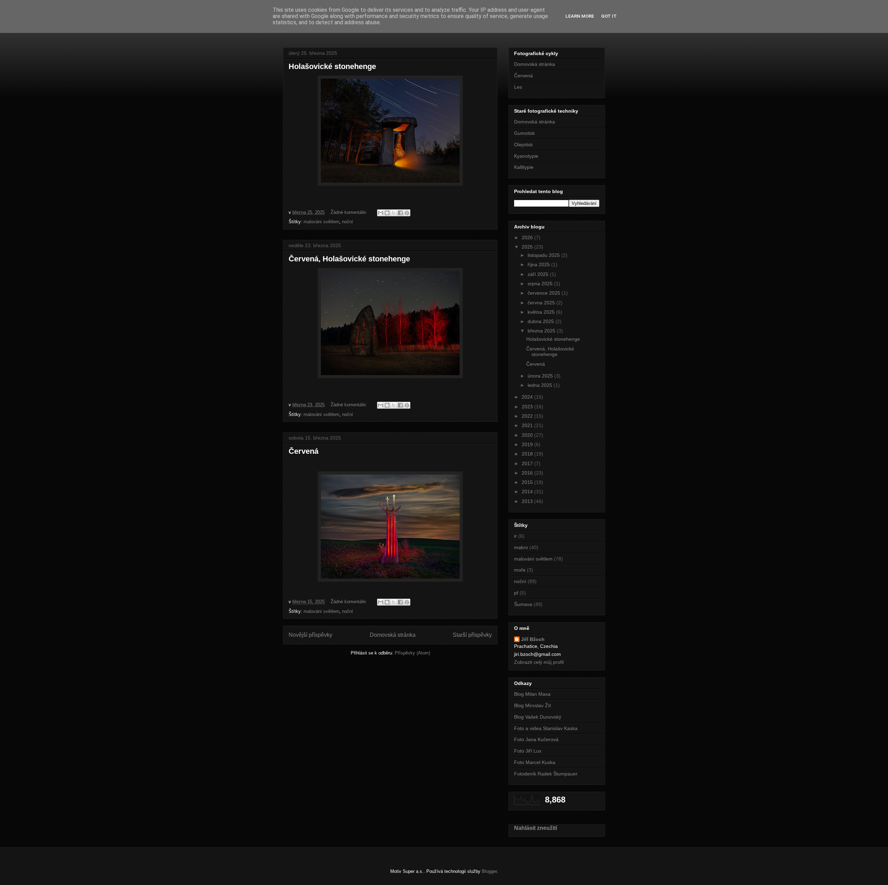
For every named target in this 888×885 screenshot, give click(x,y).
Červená (303, 451)
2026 (528, 237)
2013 (528, 501)
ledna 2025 (541, 385)
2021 (528, 425)
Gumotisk (524, 133)
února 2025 (541, 376)
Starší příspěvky (472, 635)
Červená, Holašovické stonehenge (349, 258)
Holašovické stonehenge (332, 66)
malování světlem (321, 221)
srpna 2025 (541, 283)
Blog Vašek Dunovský (537, 717)
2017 (528, 463)
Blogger (489, 871)
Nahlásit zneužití (535, 828)
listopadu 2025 (544, 255)
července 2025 (545, 293)
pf (516, 593)
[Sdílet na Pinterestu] (406, 212)
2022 (528, 416)
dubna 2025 (541, 321)
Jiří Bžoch (533, 639)
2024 (528, 397)
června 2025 (542, 302)
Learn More (579, 16)
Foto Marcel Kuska (534, 762)
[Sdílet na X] (393, 212)
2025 (528, 247)
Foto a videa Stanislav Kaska (546, 728)
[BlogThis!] (387, 212)
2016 (528, 473)
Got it (609, 16)
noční (347, 221)
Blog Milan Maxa (532, 694)
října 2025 (539, 264)
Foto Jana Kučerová (536, 739)
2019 (528, 444)
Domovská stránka (393, 635)
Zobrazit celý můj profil (539, 662)
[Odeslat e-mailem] (380, 212)
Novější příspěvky (310, 635)
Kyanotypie (526, 156)
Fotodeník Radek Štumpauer (546, 773)
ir (515, 536)
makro (521, 547)
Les (518, 87)
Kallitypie (523, 167)
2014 (528, 491)
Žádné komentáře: (349, 212)
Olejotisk (523, 144)
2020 (528, 435)
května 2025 (542, 312)
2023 (528, 406)
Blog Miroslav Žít (532, 705)
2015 (528, 482)
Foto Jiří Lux (527, 751)
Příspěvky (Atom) (412, 653)
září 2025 (539, 274)
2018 (528, 454)
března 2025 (542, 330)
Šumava (523, 604)
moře (520, 570)
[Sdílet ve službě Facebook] (400, 212)
